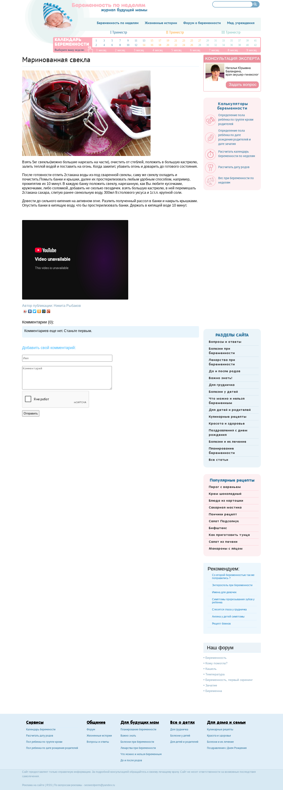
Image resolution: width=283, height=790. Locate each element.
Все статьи (218, 459)
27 (199, 40)
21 (175, 40)
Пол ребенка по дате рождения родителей (52, 748)
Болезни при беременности (222, 351)
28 (199, 45)
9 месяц (252, 50)
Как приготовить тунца (229, 535)
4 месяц (158, 50)
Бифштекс (218, 528)
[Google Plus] (48, 311)
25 (191, 40)
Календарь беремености (40, 729)
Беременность (215, 657)
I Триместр (118, 32)
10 (128, 45)
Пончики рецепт (223, 514)
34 (223, 45)
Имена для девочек (224, 592)
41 (255, 40)
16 (152, 45)
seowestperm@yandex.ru (99, 785)
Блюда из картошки (226, 500)
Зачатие (211, 685)
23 (183, 40)
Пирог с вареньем (225, 487)
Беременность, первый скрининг (229, 680)
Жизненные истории (99, 736)
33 (223, 40)
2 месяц (120, 50)
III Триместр (231, 32)
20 (167, 45)
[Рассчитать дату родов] (229, 172)
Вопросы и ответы (225, 342)
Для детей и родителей (230, 410)
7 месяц (214, 50)
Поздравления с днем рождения (228, 433)
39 (247, 40)
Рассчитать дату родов (39, 736)
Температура (215, 674)
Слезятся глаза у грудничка (229, 609)
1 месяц (101, 50)
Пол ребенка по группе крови (44, 742)
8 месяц (233, 50)
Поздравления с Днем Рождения (227, 748)
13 (144, 40)
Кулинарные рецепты (227, 416)
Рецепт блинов (221, 623)
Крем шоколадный (225, 494)
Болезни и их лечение (227, 441)
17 (160, 40)
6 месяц (195, 50)
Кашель (210, 668)
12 (136, 45)
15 (152, 40)
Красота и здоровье (227, 423)
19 (167, 40)
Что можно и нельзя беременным (227, 401)
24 (183, 45)
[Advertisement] (232, 258)
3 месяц (139, 50)
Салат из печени (223, 541)
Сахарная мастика (225, 507)
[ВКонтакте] (30, 311)
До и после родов (224, 371)
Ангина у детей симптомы (228, 616)
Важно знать (128, 736)
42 (255, 45)
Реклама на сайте (33, 785)
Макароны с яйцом (226, 548)
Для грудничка (222, 385)
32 (215, 45)
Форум (91, 729)
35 (231, 40)
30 (207, 45)
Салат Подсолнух (224, 521)
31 (215, 40)
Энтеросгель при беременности (232, 585)
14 (144, 45)
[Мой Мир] (44, 311)
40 (247, 45)
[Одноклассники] (39, 311)
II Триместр (175, 32)
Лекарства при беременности (222, 362)
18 (160, 45)
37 (239, 40)
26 (191, 45)
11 (136, 40)
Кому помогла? (216, 663)
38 (239, 45)
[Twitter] (34, 311)
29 (207, 40)
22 (175, 45)
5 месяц (176, 50)
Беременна (213, 691)
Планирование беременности (222, 451)
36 (231, 45)
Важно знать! (220, 378)
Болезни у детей (223, 391)
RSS (49, 785)
